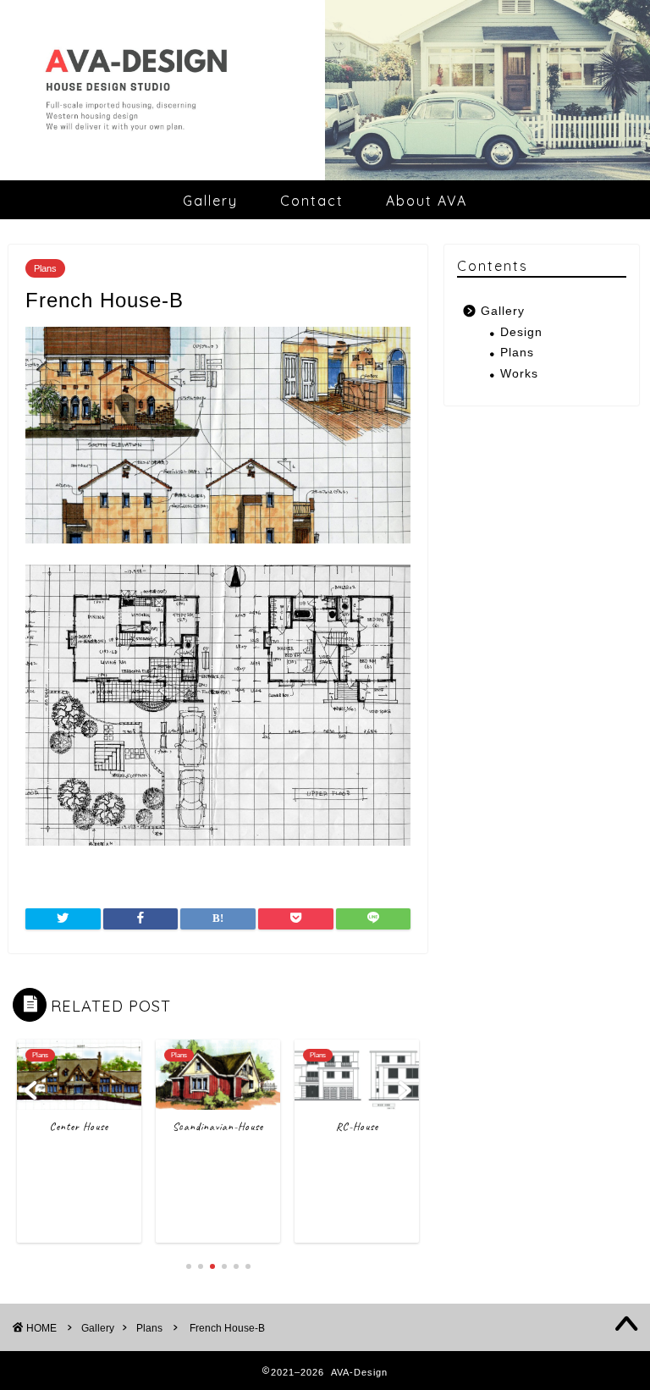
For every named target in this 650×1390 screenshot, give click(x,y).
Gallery (210, 200)
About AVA (426, 200)
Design (521, 332)
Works (519, 373)
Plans (45, 268)
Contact (312, 200)
